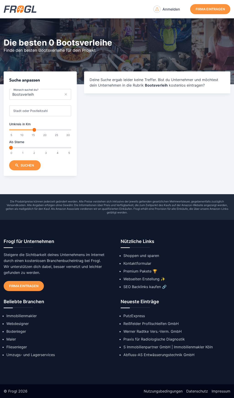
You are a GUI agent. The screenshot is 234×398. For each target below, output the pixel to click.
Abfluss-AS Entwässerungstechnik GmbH (158, 354)
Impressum (221, 391)
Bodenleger (16, 331)
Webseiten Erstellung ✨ (144, 279)
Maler (11, 339)
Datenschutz (197, 391)
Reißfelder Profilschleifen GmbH (151, 323)
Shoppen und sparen (141, 255)
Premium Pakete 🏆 (140, 271)
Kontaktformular (137, 263)
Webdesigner (17, 323)
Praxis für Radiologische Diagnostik (154, 339)
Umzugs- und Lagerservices (30, 354)
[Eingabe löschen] (66, 94)
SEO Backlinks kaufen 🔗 (145, 286)
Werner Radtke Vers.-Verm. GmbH (152, 331)
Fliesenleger (16, 347)
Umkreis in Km (20, 124)
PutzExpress (134, 315)
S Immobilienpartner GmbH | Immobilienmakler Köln (168, 347)
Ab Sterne (16, 142)
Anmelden (171, 9)
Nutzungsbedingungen (163, 391)
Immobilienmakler (21, 315)
